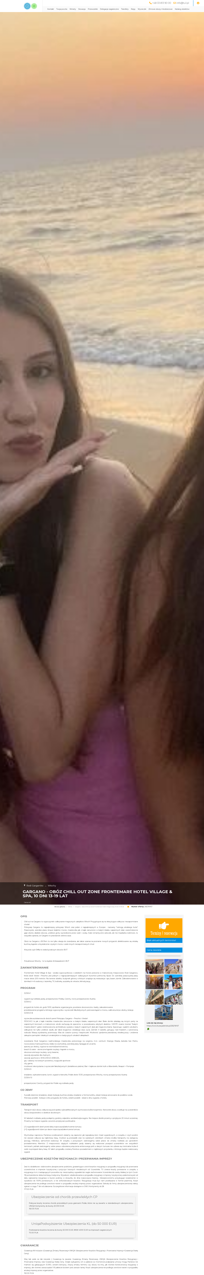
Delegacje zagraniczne (109, 9)
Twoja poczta (61, 9)
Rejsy (133, 9)
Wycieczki (142, 9)
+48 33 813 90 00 (161, 3)
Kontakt (50, 9)
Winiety (73, 9)
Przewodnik (93, 9)
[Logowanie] (198, 3)
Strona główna (59, 907)
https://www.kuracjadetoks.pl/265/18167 (163, 1026)
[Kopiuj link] (148, 1029)
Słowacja (81, 9)
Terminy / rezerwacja (164, 933)
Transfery (125, 9)
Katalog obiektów (182, 9)
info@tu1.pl (182, 3)
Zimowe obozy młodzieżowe (160, 9)
